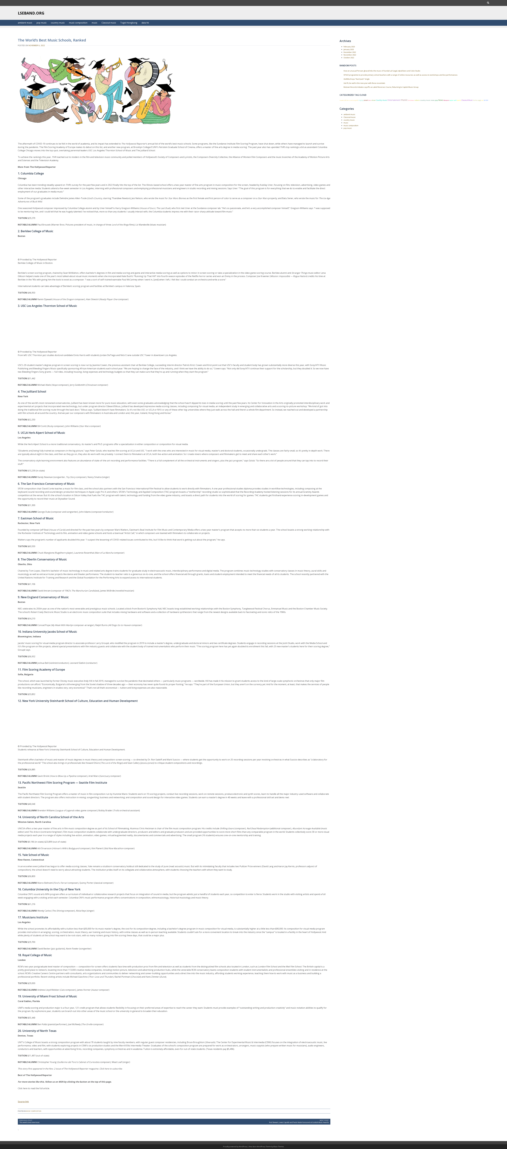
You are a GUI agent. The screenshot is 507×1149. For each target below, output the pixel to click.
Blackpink (446, 100)
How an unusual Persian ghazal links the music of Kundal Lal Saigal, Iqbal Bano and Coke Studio (382, 71)
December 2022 (350, 52)
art (482, 100)
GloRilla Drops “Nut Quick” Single (357, 79)
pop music (41, 22)
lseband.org (31, 13)
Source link (23, 1101)
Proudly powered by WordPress (235, 1146)
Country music (381, 100)
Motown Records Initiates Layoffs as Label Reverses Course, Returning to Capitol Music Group (381, 87)
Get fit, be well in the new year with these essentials (364, 83)
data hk (145, 22)
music (94, 22)
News (440, 100)
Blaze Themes (278, 1146)
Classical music (109, 22)
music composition (78, 22)
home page (477, 100)
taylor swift (453, 100)
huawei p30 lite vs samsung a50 (349, 100)
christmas (411, 100)
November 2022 (350, 55)
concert (366, 100)
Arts (369, 100)
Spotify (459, 100)
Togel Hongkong (128, 22)
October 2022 (349, 57)
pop (436, 100)
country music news (427, 100)
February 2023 (349, 46)
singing (360, 100)
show (373, 100)
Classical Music (467, 100)
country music (58, 22)
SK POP (486, 100)
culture (417, 100)
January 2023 (349, 49)
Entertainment (394, 100)
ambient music (25, 22)
